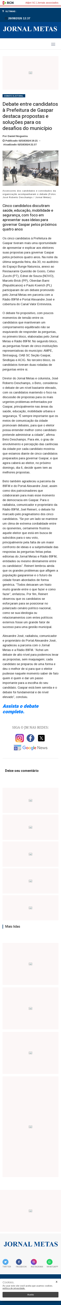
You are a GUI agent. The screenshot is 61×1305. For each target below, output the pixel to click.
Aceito (30, 1294)
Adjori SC (30, 2)
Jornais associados (47, 2)
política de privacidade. (14, 1288)
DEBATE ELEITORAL (14, 96)
